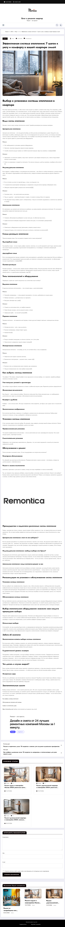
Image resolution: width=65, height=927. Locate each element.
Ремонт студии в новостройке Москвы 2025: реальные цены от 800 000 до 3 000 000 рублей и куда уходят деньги (15, 786)
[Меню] (3, 25)
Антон (13, 38)
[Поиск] (57, 25)
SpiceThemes (43, 917)
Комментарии (6, 837)
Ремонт (5, 38)
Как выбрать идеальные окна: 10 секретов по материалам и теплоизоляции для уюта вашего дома (30, 753)
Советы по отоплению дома (9, 705)
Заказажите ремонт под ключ (31, 914)
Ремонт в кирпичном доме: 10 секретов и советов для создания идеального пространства (31, 746)
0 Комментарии (28, 38)
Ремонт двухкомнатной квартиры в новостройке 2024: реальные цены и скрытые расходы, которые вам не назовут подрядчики (47, 786)
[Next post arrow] (61, 753)
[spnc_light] (61, 25)
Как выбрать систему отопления (10, 699)
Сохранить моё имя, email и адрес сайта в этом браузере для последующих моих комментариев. (27, 871)
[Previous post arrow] (61, 745)
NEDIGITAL (29, 917)
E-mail (4, 862)
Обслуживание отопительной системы (12, 702)
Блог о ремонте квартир (32, 18)
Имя (3, 853)
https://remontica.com (8, 709)
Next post (5, 749)
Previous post (6, 744)
